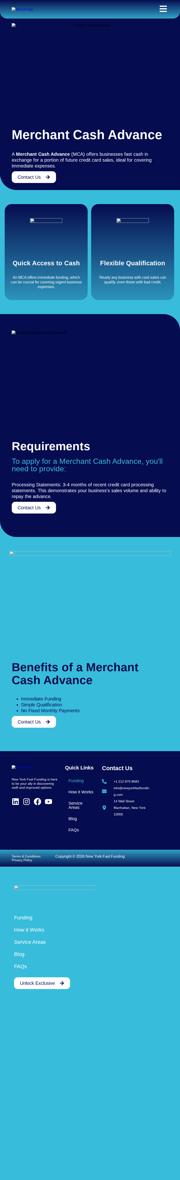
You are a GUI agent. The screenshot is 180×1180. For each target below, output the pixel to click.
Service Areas (75, 805)
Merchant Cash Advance (43, 154)
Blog (72, 818)
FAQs (73, 830)
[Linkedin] (15, 801)
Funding (76, 780)
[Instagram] (26, 801)
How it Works (80, 792)
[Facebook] (37, 801)
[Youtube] (48, 801)
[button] (81, 780)
